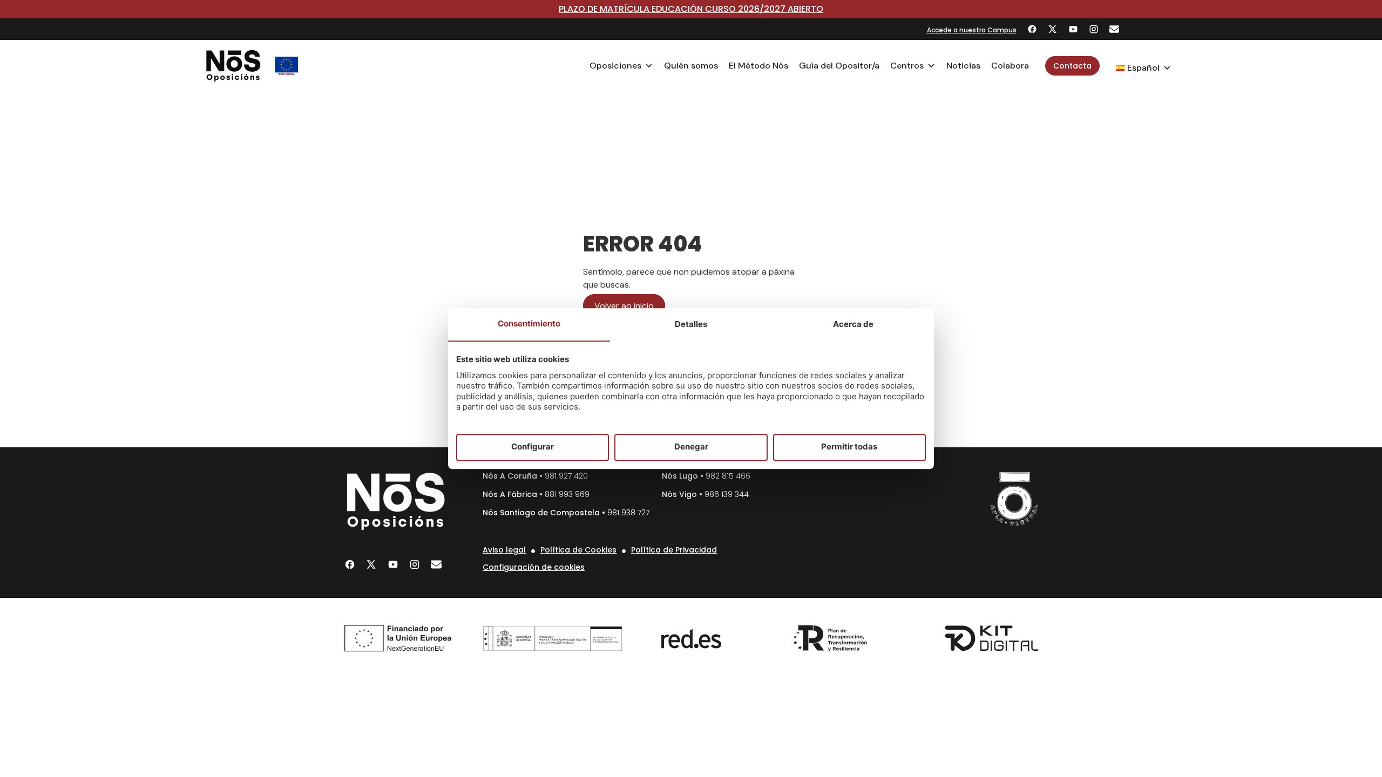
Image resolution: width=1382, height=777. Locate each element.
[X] (1053, 29)
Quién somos (691, 65)
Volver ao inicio (624, 305)
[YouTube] (1073, 29)
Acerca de (853, 324)
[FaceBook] (1032, 29)
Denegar (691, 447)
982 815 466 (728, 476)
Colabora (1010, 65)
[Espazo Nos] (1014, 499)
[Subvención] (287, 66)
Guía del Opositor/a (839, 65)
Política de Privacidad (674, 549)
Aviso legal (504, 549)
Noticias (963, 65)
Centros (907, 65)
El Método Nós (758, 65)
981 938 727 (628, 512)
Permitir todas (849, 447)
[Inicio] (233, 66)
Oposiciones (615, 65)
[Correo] (1114, 29)
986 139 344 (726, 494)
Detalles (691, 324)
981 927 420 (566, 476)
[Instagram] (1094, 29)
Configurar (532, 447)
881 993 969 (567, 494)
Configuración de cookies (534, 567)
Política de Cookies (578, 549)
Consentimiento (529, 323)
